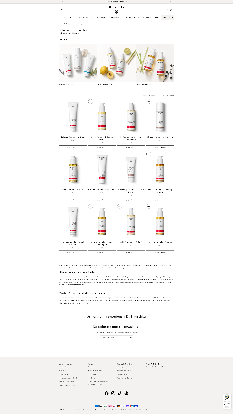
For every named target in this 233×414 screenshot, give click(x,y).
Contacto (91, 367)
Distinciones (63, 370)
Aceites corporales (142, 84)
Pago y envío (92, 374)
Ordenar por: (143, 95)
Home (60, 24)
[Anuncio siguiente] (170, 1)
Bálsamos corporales (66, 84)
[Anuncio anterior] (63, 1)
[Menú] (230, 394)
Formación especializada (67, 385)
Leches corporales (103, 84)
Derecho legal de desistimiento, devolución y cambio (98, 383)
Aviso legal (120, 367)
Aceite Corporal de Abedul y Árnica (160, 191)
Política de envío (143, 409)
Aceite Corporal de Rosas (72, 190)
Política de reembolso (87, 409)
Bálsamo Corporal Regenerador (160, 137)
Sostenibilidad (63, 374)
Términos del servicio (111, 409)
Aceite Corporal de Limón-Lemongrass (102, 243)
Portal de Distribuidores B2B (155, 367)
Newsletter (91, 378)
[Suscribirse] (131, 337)
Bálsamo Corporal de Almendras (102, 190)
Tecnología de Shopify (75, 409)
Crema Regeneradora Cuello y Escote (131, 191)
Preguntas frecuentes (95, 370)
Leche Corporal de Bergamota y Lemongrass (131, 138)
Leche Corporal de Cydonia (131, 242)
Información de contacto (131, 409)
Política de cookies (123, 374)
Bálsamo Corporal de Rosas (73, 137)
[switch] (227, 407)
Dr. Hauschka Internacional (68, 378)
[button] (62, 10)
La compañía (63, 367)
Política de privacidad (124, 370)
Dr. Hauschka (66, 409)
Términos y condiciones (124, 378)
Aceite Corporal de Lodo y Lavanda (102, 138)
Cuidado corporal (67, 24)
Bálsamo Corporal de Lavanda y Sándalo (72, 243)
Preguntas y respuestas (66, 381)
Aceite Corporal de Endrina (160, 242)
